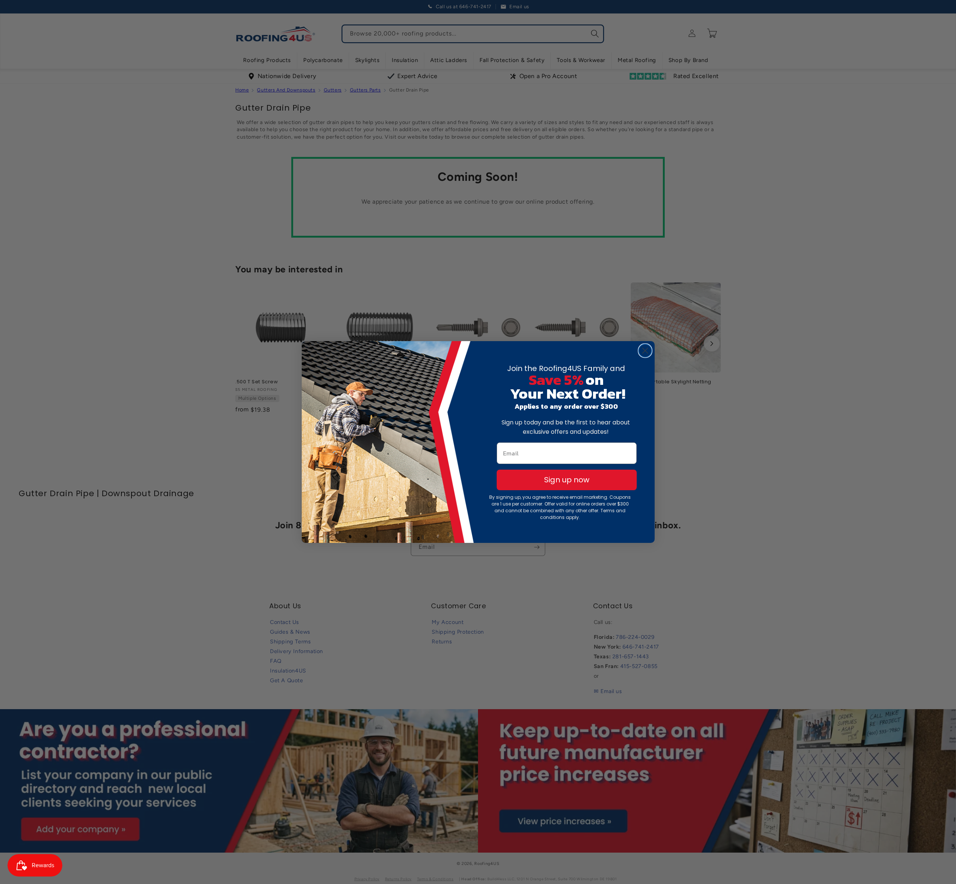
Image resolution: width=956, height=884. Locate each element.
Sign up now (566, 480)
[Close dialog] (645, 350)
